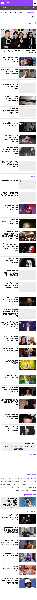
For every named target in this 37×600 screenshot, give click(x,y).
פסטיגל (33, 491)
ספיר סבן (13, 487)
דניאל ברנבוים (24, 481)
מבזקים (19, 7)
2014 (32, 446)
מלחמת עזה (31, 488)
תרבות (28, 3)
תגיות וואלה (31, 474)
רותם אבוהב (27, 490)
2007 (16, 449)
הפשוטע (17, 481)
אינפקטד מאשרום (30, 478)
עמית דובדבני (5, 487)
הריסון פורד (10, 481)
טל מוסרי (15, 484)
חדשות (27, 7)
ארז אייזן (3, 478)
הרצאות (3, 481)
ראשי (34, 7)
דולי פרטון (33, 481)
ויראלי (4, 7)
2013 (27, 446)
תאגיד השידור (19, 490)
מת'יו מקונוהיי (21, 487)
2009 (6, 446)
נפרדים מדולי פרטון (18, 12)
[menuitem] (27, 7)
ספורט (11, 7)
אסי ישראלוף (12, 478)
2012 (22, 446)
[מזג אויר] (8, 2)
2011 (16, 446)
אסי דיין (20, 478)
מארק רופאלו (6, 484)
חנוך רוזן (33, 484)
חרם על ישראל (24, 484)
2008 (21, 449)
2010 (11, 446)
